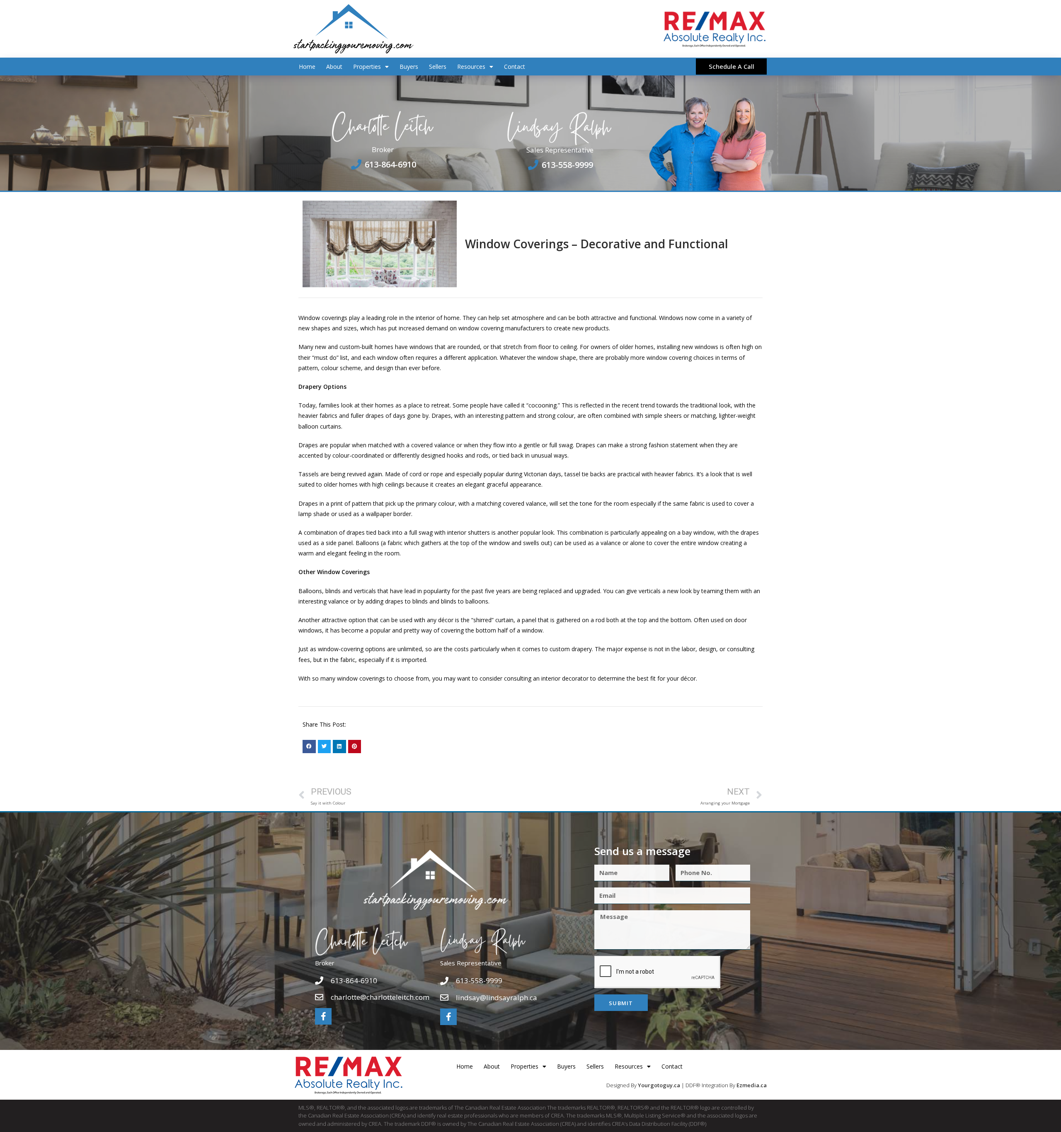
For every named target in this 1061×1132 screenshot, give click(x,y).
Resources (471, 66)
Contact (514, 66)
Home (307, 66)
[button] (309, 746)
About (334, 66)
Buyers (409, 66)
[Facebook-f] (323, 1016)
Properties (367, 66)
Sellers (437, 66)
